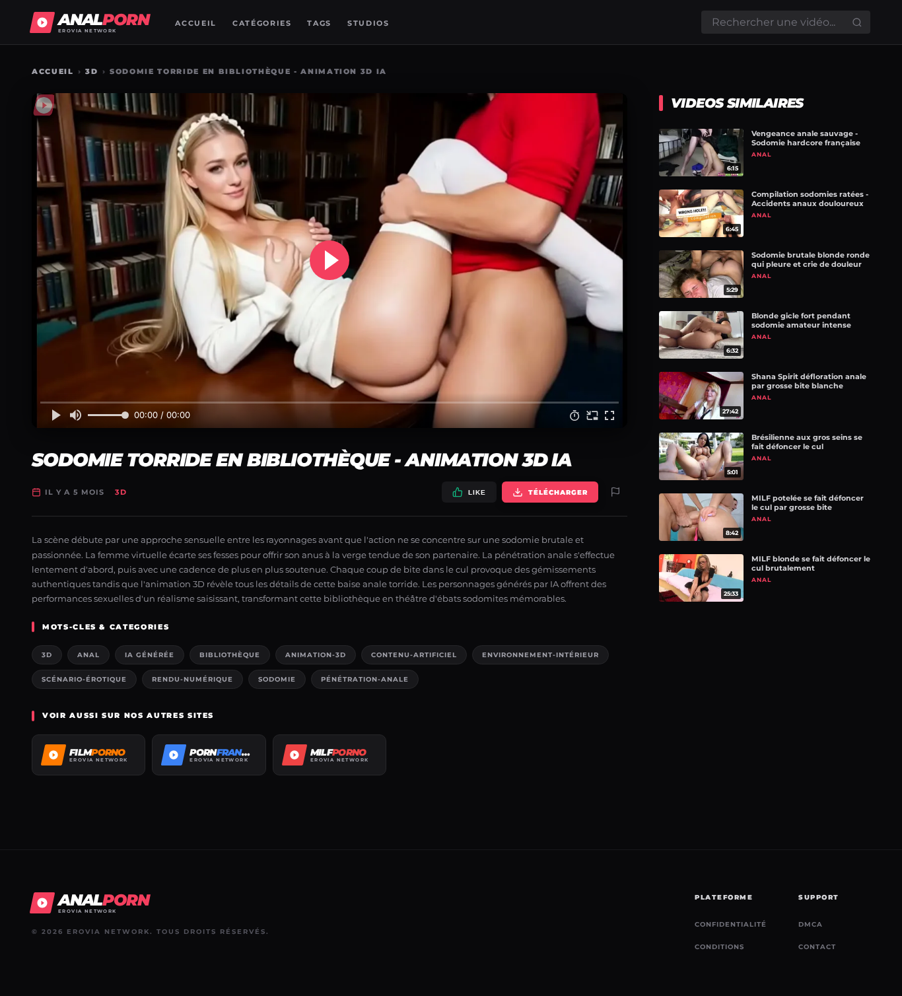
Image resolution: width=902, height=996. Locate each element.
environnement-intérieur (540, 655)
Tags (319, 23)
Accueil (196, 23)
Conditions (719, 947)
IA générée (149, 655)
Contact (817, 947)
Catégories (262, 23)
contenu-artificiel (414, 655)
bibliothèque (229, 655)
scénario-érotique (84, 679)
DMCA (810, 924)
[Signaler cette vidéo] (615, 492)
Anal (88, 655)
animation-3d (315, 655)
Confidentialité (731, 924)
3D (91, 71)
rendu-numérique (192, 679)
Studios (368, 23)
